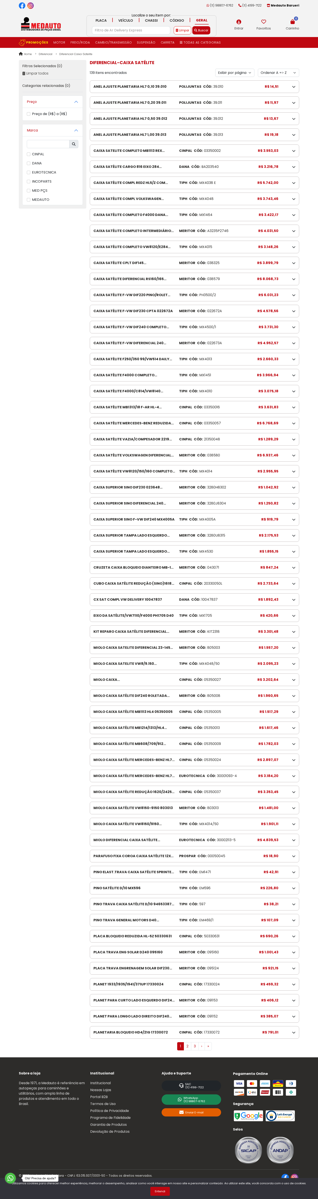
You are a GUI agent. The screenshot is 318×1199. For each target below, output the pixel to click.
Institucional (100, 1083)
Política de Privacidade (109, 1110)
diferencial (45, 54)
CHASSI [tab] (151, 20)
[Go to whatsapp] (10, 1178)
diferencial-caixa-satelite (75, 54)
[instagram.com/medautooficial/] (30, 5)
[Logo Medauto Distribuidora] (40, 23)
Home (27, 54)
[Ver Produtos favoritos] (263, 22)
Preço (32, 101)
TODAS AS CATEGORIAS (202, 42)
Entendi (160, 1191)
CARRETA (168, 42)
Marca (32, 130)
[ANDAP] (280, 1150)
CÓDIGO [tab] (177, 20)
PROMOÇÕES (36, 42)
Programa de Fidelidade (110, 1117)
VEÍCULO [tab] (125, 20)
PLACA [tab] (101, 20)
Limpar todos (37, 73)
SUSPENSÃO (146, 42)
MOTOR (59, 42)
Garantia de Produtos (108, 1124)
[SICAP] (248, 1150)
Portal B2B (99, 1096)
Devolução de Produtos (110, 1131)
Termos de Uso (103, 1103)
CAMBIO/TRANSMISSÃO (113, 42)
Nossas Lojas (100, 1089)
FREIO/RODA (80, 42)
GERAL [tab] (201, 20)
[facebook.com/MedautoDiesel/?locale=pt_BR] (22, 5)
